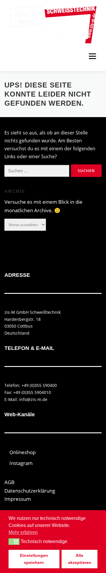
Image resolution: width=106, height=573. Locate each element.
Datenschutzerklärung (29, 490)
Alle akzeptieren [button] (79, 559)
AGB (9, 482)
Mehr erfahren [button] (23, 532)
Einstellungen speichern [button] (34, 559)
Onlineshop (22, 452)
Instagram (21, 463)
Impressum (17, 499)
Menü (92, 56)
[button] (14, 541)
